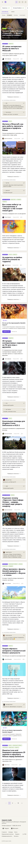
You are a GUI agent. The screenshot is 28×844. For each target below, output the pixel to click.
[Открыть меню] (2, 2)
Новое (12, 11)
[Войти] (25, 2)
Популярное (5, 11)
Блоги (15, 832)
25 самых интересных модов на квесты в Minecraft (11, 48)
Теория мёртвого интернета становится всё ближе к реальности (13, 651)
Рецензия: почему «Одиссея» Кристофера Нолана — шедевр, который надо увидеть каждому (12, 502)
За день (3, 15)
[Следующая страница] (22, 803)
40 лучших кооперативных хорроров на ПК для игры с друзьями (13, 344)
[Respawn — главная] (5, 2)
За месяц (16, 15)
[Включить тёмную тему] (22, 2)
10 (18, 803)
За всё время (22, 15)
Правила (17, 834)
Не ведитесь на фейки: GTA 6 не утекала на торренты (12, 259)
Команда (10, 832)
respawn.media (7, 820)
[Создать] (16, 2)
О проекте (4, 832)
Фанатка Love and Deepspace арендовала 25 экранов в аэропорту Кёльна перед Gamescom (13, 753)
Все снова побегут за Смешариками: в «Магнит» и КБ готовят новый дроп (12, 207)
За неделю (9, 15)
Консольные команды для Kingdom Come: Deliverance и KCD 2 (13, 423)
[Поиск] (19, 2)
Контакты (16, 836)
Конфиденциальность (7, 836)
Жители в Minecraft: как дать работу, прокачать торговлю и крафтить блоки (12, 127)
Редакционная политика (7, 834)
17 (23, 138)
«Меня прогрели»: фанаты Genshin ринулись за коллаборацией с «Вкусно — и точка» (13, 572)
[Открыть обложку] (14, 68)
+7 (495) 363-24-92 (16, 825)
